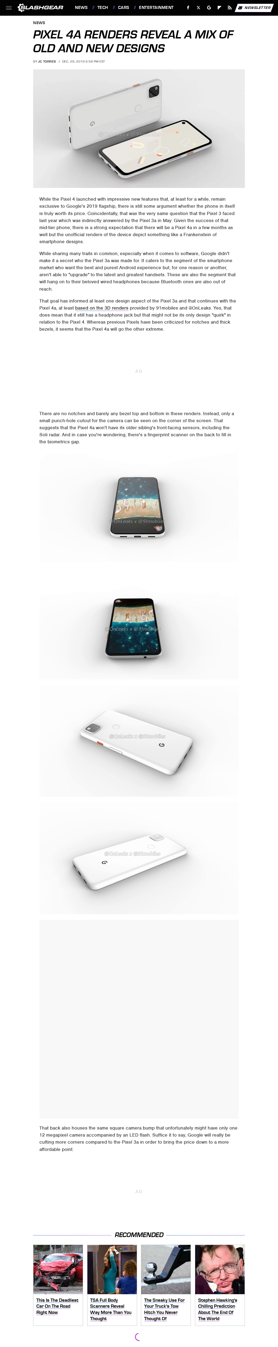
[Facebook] (188, 8)
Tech (102, 7)
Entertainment (156, 7)
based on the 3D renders (101, 308)
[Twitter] (199, 8)
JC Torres (47, 61)
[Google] (209, 8)
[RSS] (230, 8)
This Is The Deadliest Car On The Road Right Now (57, 1306)
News (81, 7)
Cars (123, 7)
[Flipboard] (219, 8)
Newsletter (257, 7)
